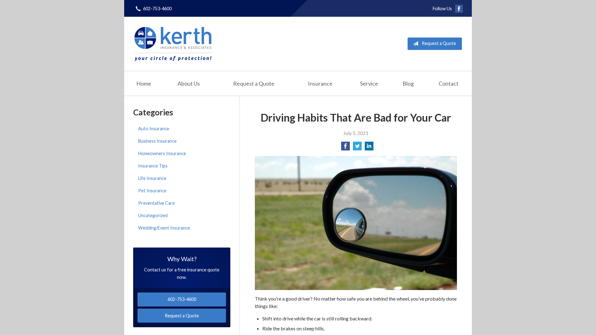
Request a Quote (439, 43)
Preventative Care (156, 203)
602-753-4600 (157, 8)
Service (369, 83)
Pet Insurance (152, 190)
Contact (448, 83)
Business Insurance (157, 141)
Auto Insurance (153, 128)
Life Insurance (152, 178)
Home (143, 83)
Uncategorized (153, 215)
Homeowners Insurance (162, 153)
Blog (408, 83)
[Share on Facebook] (345, 148)
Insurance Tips (153, 165)
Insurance (320, 83)
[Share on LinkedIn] (369, 148)
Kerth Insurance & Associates (173, 44)
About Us (189, 83)
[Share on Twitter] (357, 148)
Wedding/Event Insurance (164, 227)
